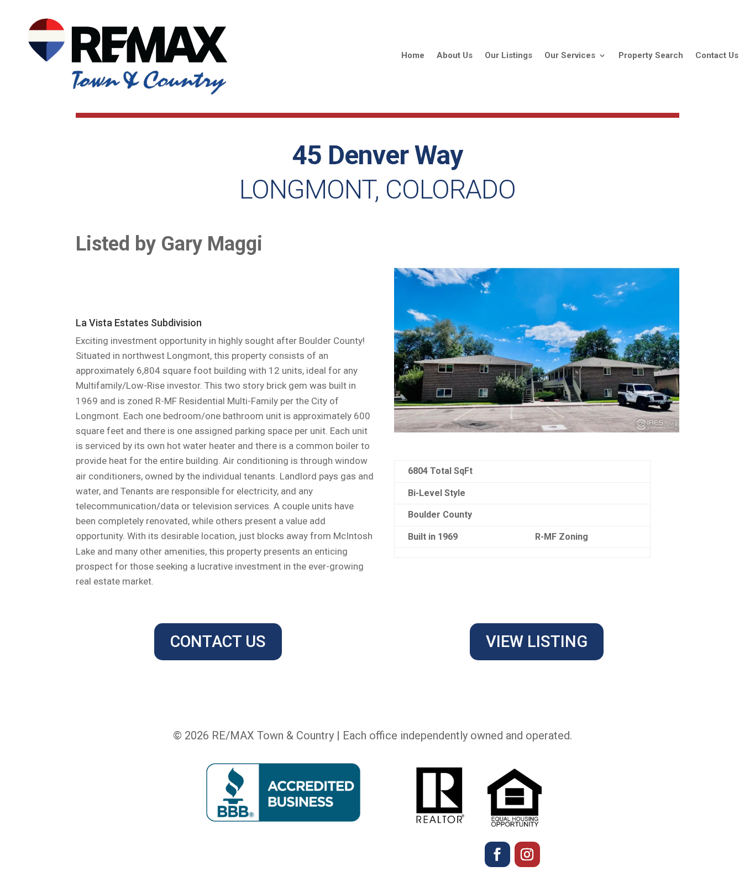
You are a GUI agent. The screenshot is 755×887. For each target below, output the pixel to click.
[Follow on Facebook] (497, 854)
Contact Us (716, 55)
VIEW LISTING (537, 641)
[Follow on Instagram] (527, 854)
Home (412, 55)
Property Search (650, 55)
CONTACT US (218, 641)
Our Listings (508, 55)
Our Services (569, 55)
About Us (455, 55)
